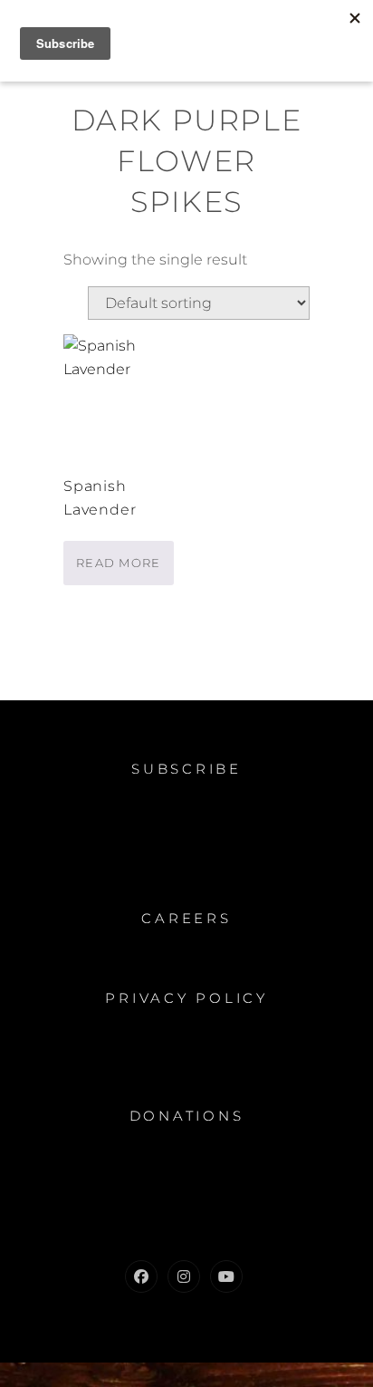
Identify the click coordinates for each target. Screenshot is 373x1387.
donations (186, 1115)
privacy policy (186, 998)
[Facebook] (141, 1276)
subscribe (186, 768)
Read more (118, 562)
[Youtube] (226, 1276)
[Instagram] (183, 1276)
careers (186, 918)
